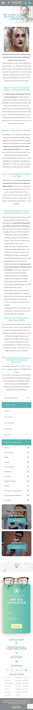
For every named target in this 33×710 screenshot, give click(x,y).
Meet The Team (9, 423)
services (6, 462)
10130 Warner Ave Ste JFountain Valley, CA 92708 (16, 648)
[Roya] (16, 707)
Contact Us (7, 435)
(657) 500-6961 (16, 657)
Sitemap (22, 703)
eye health (7, 476)
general (6, 448)
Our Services (8, 417)
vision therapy (8, 452)
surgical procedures (10, 481)
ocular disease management (12, 495)
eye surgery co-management (13, 490)
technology (7, 500)
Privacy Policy (13, 703)
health (6, 457)
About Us (7, 411)
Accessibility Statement (22, 702)
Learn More (16, 520)
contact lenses (9, 467)
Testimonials (8, 429)
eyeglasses (7, 471)
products (7, 486)
